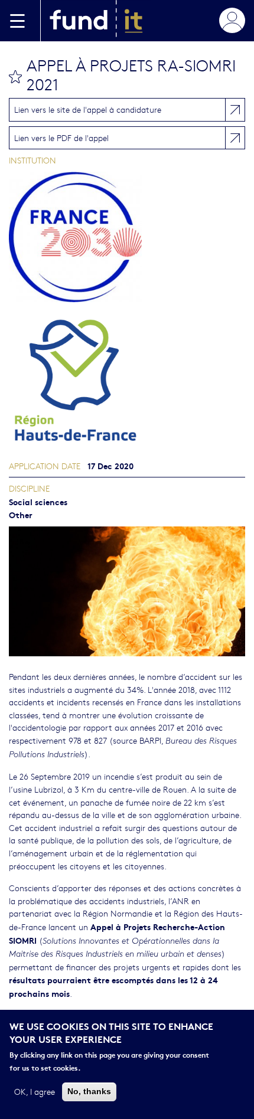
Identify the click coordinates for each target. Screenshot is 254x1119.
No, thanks (89, 1091)
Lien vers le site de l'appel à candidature (87, 109)
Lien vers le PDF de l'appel (61, 137)
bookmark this (15, 76)
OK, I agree (34, 1091)
